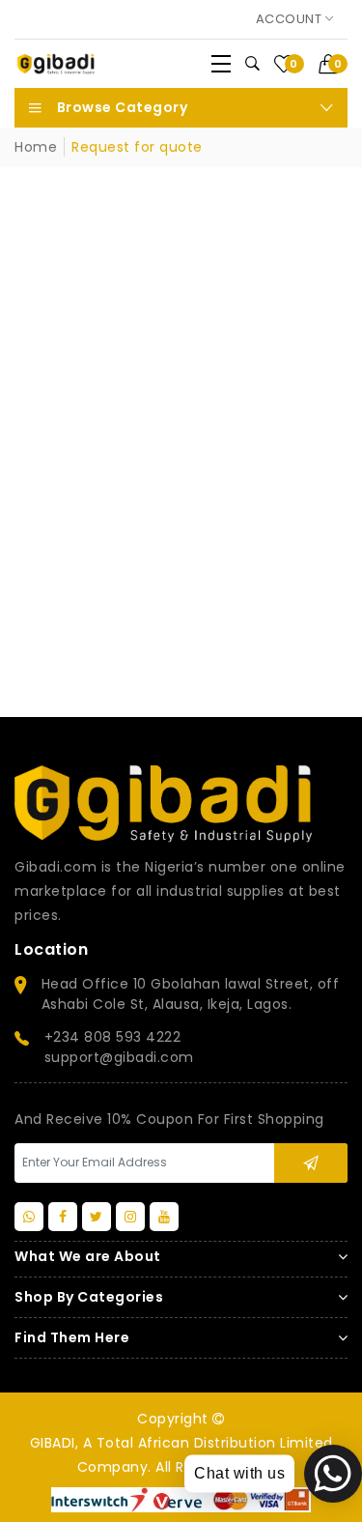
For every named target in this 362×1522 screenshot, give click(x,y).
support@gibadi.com (119, 1057)
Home (35, 147)
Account (290, 19)
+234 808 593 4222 (112, 1037)
